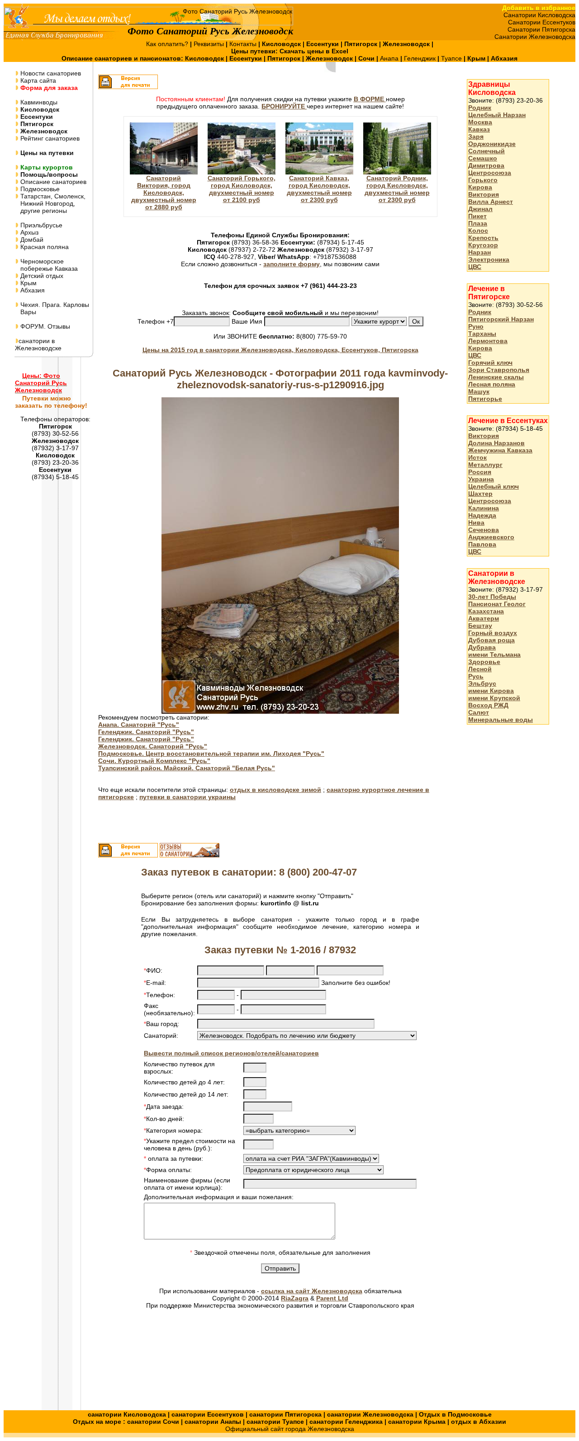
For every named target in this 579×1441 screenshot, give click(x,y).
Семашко (482, 158)
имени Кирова (491, 690)
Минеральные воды (500, 719)
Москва (480, 122)
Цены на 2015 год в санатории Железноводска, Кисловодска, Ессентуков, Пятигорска (280, 349)
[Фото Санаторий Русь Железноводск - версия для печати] (128, 86)
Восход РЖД (488, 705)
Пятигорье (485, 398)
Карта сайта (37, 80)
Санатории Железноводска (534, 36)
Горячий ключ (490, 362)
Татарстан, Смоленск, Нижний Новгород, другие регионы (50, 203)
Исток (477, 457)
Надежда (482, 515)
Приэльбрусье (40, 225)
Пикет (477, 216)
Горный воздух (492, 632)
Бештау (480, 625)
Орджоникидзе (492, 143)
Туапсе (451, 58)
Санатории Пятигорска (541, 29)
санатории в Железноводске (38, 344)
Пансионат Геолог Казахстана (497, 607)
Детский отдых (41, 275)
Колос (478, 230)
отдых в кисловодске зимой (275, 789)
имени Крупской (494, 698)
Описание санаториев (52, 181)
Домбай (31, 239)
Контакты (243, 43)
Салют (478, 712)
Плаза (477, 223)
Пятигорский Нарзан (501, 319)
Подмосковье (39, 189)
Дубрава (482, 647)
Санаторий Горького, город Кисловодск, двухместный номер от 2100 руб (241, 188)
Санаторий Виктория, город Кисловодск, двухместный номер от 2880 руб (163, 192)
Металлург (485, 464)
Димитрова (486, 165)
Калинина (483, 508)
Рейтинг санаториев (49, 138)
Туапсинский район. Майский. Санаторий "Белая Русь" (186, 768)
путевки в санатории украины (187, 797)
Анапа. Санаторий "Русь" (138, 724)
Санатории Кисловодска (539, 15)
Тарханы (482, 333)
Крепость (483, 237)
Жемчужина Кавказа (500, 450)
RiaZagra (294, 1298)
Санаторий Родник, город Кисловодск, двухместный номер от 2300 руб (397, 188)
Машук (478, 391)
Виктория (483, 194)
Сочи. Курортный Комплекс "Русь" (154, 760)
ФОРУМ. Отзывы (44, 326)
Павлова (482, 544)
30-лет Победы (492, 596)
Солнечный (486, 151)
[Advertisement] (503, 874)
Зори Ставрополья (498, 369)
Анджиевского (491, 537)
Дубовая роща (491, 640)
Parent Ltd (332, 1298)
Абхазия (32, 290)
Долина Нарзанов (496, 443)
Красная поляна (44, 246)
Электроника (488, 259)
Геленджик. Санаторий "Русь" (146, 731)
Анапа (390, 58)
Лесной (480, 669)
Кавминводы (38, 102)
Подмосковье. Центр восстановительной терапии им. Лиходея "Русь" (211, 753)
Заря (476, 136)
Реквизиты (210, 43)
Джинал (480, 208)
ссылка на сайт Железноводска (311, 1291)
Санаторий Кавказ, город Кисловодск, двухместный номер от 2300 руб (319, 188)
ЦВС (474, 266)
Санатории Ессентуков (541, 22)
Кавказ (479, 129)
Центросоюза (489, 172)
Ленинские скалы (496, 377)
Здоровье (484, 661)
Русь (476, 676)
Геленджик (420, 58)
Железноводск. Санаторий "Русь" (152, 746)
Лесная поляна (491, 384)
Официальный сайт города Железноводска (289, 1428)
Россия (479, 472)
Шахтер (480, 493)
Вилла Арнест (490, 201)
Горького (483, 180)
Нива (476, 522)
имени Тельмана (494, 654)
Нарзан (479, 252)
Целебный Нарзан (497, 114)
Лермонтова (488, 340)
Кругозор (483, 245)
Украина (481, 479)
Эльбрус (482, 683)
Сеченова (483, 529)
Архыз (28, 232)
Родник (479, 107)
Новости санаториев (50, 73)
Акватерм (483, 618)
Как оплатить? (168, 43)
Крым (28, 283)
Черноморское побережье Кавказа (46, 265)
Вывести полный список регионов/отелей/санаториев (231, 1053)
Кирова (480, 187)
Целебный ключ (493, 486)
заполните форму (291, 264)
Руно (476, 326)
